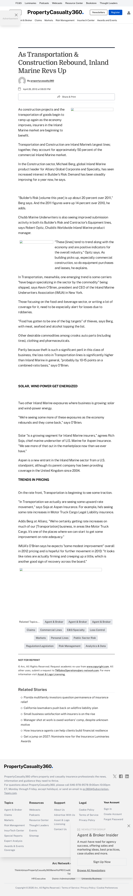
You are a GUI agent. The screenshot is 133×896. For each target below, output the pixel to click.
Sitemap (34, 835)
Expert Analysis (13, 840)
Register (115, 12)
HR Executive (38, 878)
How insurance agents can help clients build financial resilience (66, 730)
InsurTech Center (14, 830)
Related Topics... (29, 621)
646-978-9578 (79, 784)
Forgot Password (113, 819)
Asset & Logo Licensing (61, 822)
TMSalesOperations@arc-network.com (77, 670)
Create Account (113, 814)
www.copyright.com (98, 666)
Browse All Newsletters (91, 870)
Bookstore (91, 3)
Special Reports (13, 835)
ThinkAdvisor (21, 870)
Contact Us (60, 829)
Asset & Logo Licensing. (51, 674)
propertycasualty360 (42, 80)
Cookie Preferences (107, 887)
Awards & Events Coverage (14, 848)
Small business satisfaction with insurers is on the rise (59, 714)
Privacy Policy (87, 820)
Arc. (36, 887)
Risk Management (14, 825)
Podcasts (44, 3)
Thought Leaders (108, 3)
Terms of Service (88, 815)
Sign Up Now (102, 862)
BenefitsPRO (57, 870)
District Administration (63, 878)
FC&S (19, 3)
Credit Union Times (70, 872)
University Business (92, 878)
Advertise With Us (64, 815)
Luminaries (30, 3)
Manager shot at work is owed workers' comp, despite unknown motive (64, 722)
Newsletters (98, 12)
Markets (9, 820)
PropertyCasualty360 (39, 870)
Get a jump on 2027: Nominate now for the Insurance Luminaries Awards (65, 739)
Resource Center (74, 3)
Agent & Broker (13, 809)
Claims (8, 815)
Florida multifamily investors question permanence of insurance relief (64, 700)
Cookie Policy (86, 809)
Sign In (108, 809)
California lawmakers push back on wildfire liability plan (61, 708)
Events (33, 830)
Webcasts (57, 3)
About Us (59, 809)
